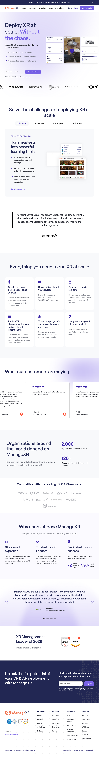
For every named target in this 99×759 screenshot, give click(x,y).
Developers (56, 719)
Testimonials (86, 739)
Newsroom (86, 719)
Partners (55, 731)
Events (84, 731)
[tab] (22, 123)
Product (40, 719)
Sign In (75, 8)
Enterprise (56, 727)
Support (85, 735)
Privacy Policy (67, 750)
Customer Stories (70, 720)
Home (39, 715)
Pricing (69, 8)
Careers (85, 723)
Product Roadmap (70, 730)
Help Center (71, 725)
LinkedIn (40, 731)
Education (55, 715)
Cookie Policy (90, 750)
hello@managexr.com (11, 734)
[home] (11, 8)
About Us (85, 715)
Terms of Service (78, 750)
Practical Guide (72, 736)
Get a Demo (41, 727)
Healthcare (56, 723)
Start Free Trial (87, 8)
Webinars (85, 727)
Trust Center (71, 739)
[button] (24, 8)
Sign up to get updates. (62, 2)
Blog (68, 715)
